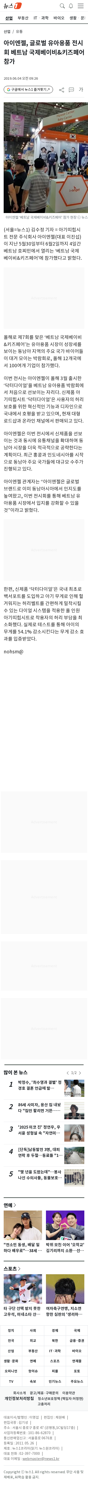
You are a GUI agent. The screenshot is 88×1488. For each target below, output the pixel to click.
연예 (8, 1205)
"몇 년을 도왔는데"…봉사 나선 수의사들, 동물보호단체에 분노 (40, 1177)
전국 (11, 1340)
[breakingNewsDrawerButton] (70, 5)
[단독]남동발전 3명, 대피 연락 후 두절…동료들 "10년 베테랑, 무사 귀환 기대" (40, 1155)
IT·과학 (55, 1351)
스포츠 (10, 1268)
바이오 (77, 1351)
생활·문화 (11, 1361)
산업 (7, 31)
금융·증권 (77, 1340)
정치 (11, 1330)
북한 (55, 1340)
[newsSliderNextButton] (80, 1073)
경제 (55, 1330)
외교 (33, 1340)
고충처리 (44, 1404)
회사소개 (19, 1393)
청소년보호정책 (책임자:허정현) (60, 1398)
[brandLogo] (13, 5)
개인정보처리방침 (19, 1398)
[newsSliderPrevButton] (68, 1073)
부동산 (33, 1351)
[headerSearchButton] (62, 5)
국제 (77, 1330)
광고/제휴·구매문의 (44, 1393)
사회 (33, 1330)
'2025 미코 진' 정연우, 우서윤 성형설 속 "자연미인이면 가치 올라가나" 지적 (39, 1133)
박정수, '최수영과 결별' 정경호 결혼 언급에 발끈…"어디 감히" (40, 1088)
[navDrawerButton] (80, 6)
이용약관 (68, 1393)
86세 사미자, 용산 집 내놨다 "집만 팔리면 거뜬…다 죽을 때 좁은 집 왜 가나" (39, 1110)
